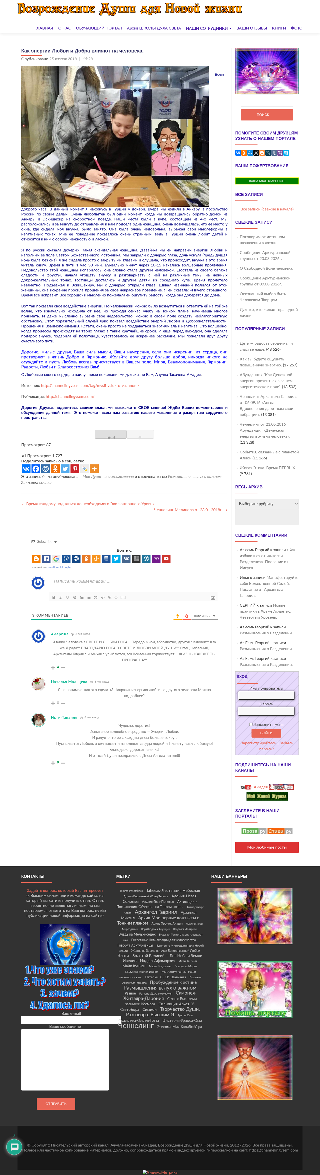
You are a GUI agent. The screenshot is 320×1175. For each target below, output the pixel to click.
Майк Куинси (134, 966)
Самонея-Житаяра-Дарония (159, 996)
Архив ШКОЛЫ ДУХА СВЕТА (154, 28)
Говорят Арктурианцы (135, 945)
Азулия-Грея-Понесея (158, 902)
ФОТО (296, 28)
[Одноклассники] (244, 153)
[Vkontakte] (26, 468)
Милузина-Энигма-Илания (141, 972)
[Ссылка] (109, 597)
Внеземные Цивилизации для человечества (163, 940)
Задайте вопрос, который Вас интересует (65, 891)
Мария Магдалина (160, 966)
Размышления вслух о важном (195, 477)
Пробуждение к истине (173, 982)
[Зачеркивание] (74, 597)
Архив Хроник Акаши (167, 923)
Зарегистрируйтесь (258, 743)
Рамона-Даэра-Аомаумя (155, 993)
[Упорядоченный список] (81, 597)
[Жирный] (53, 597)
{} (116, 597)
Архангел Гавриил (156, 912)
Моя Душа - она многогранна (108, 477)
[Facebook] (36, 468)
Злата (123, 956)
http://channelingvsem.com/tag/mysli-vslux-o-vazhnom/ (89, 386)
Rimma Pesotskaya (131, 891)
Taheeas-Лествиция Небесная (173, 891)
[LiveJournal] (268, 153)
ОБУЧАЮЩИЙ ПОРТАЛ (99, 28)
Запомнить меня (268, 725)
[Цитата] (95, 597)
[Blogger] (262, 153)
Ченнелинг (136, 1026)
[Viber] (280, 153)
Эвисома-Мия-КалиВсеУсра (179, 1027)
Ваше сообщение (65, 1027)
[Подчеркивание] (67, 597)
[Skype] (286, 153)
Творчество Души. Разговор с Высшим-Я (163, 1012)
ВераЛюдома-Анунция (155, 929)
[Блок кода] (102, 597)
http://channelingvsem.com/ (70, 397)
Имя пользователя (266, 688)
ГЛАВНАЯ (43, 28)
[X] (256, 153)
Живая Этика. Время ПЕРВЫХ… (269, 468)
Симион (149, 1010)
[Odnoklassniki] (55, 468)
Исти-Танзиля (64, 718)
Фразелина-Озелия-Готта (138, 1021)
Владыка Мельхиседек (137, 934)
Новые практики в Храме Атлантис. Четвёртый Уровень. (265, 611)
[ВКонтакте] (238, 153)
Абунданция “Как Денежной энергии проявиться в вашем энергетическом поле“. (266, 381)
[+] (123, 597)
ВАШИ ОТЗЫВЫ (251, 28)
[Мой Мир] (250, 153)
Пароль (266, 704)
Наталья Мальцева (69, 682)
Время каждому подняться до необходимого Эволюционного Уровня (87, 504)
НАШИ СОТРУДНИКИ (207, 28)
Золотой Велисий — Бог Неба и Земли (167, 956)
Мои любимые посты (267, 847)
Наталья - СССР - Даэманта (165, 977)
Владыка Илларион (185, 929)
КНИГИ (279, 28)
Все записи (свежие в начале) (267, 209)
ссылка (45, 483)
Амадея (260, 787)
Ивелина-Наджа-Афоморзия (149, 961)
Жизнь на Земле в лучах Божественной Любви (165, 951)
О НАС (64, 28)
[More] (94, 468)
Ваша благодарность (267, 180)
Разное (130, 993)
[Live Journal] (84, 468)
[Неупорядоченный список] (88, 597)
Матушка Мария (186, 966)
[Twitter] (65, 468)
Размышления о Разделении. (266, 633)
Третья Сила (185, 1015)
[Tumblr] (274, 153)
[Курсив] (60, 597)
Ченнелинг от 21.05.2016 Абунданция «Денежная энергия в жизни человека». (265, 430)
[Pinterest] (74, 468)
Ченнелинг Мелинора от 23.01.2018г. (191, 510)
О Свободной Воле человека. (266, 268)
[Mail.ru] (45, 468)
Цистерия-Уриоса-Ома (182, 1021)
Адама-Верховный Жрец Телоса (146, 896)
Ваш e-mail (71, 1014)
